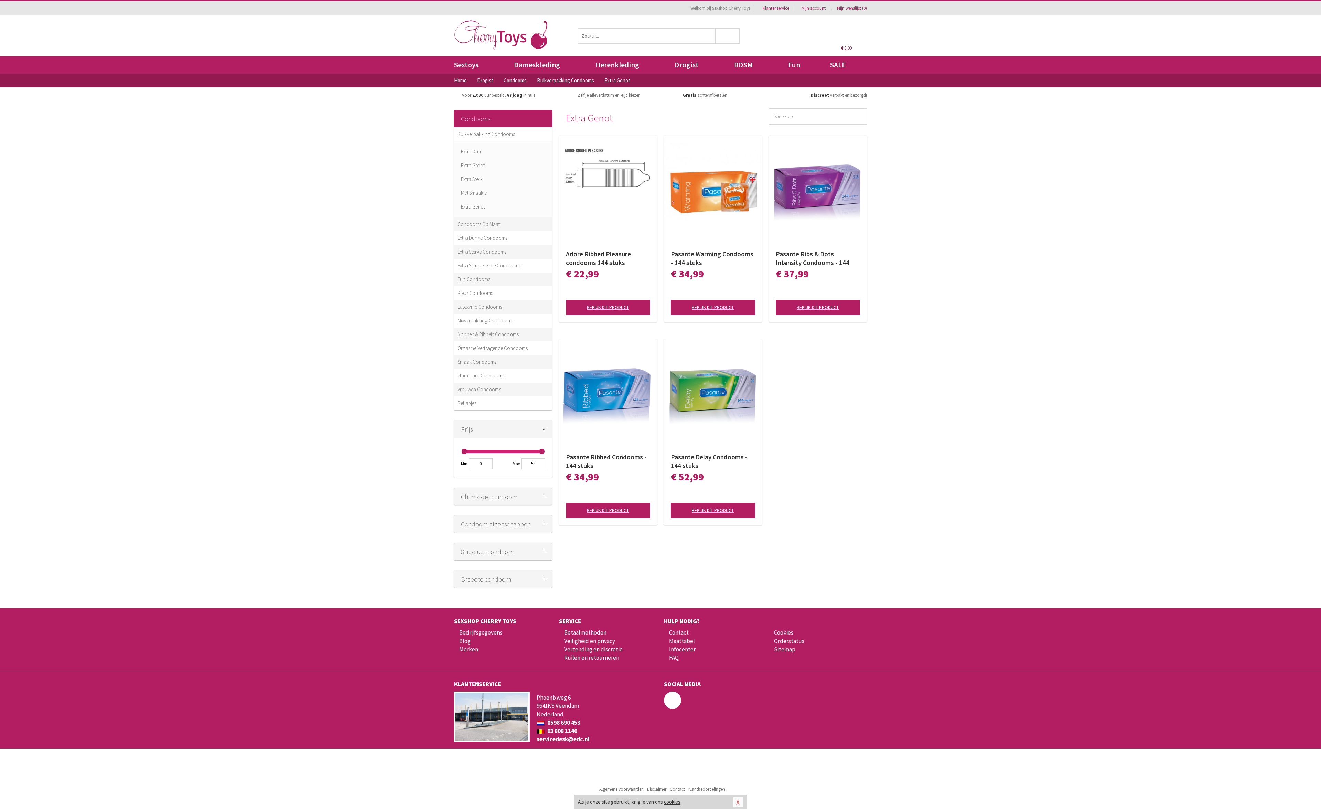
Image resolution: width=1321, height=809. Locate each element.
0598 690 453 (563, 722)
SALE (838, 65)
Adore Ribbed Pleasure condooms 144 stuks (598, 258)
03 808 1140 (561, 731)
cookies (672, 802)
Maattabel (682, 641)
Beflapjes (467, 403)
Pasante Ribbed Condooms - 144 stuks (606, 461)
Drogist (687, 65)
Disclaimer (656, 789)
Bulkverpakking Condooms (486, 134)
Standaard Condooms (481, 375)
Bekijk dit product (608, 307)
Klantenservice (776, 8)
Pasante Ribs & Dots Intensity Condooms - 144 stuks (812, 258)
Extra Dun (471, 151)
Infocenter (682, 649)
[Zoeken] (728, 36)
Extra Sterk (472, 179)
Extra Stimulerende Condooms (489, 265)
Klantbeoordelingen (706, 789)
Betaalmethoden (585, 632)
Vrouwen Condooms (479, 389)
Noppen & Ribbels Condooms (488, 334)
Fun (794, 65)
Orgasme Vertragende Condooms (493, 348)
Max (516, 464)
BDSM (743, 65)
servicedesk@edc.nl (563, 739)
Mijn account (814, 8)
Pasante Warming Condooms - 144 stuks (712, 258)
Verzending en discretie (593, 649)
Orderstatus (789, 641)
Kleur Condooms (475, 293)
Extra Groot (473, 165)
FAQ (674, 657)
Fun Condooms (474, 279)
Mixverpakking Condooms (485, 320)
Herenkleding (617, 65)
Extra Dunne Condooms (482, 238)
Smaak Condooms (477, 362)
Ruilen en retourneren (591, 657)
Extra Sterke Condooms (482, 251)
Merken (468, 649)
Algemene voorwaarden (621, 789)
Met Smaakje (474, 193)
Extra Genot (473, 206)
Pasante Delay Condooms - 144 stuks (709, 461)
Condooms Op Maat (479, 224)
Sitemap (784, 649)
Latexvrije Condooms (480, 307)
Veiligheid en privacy (589, 641)
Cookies (783, 632)
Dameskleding (537, 65)
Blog (465, 641)
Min (464, 464)
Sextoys (466, 65)
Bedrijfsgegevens (480, 632)
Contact (679, 632)
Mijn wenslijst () (851, 8)
